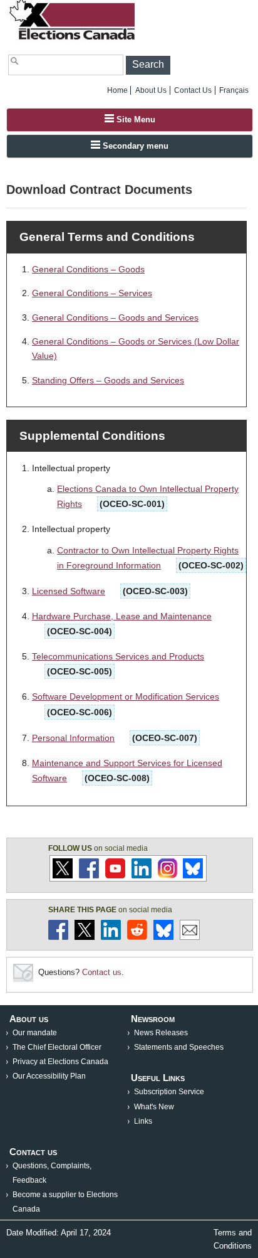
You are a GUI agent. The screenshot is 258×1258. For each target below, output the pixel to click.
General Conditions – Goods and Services (115, 317)
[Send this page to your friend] (190, 937)
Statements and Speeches (179, 1047)
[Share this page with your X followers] (85, 937)
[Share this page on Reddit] (137, 937)
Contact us (101, 972)
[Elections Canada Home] (73, 39)
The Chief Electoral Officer (57, 1047)
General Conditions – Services (92, 293)
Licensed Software (68, 591)
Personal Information (73, 738)
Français (234, 90)
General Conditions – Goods (88, 269)
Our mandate (35, 1033)
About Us (151, 90)
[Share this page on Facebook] (58, 937)
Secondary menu (134, 146)
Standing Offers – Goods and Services (108, 380)
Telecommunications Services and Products (118, 656)
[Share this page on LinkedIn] (111, 937)
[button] (148, 65)
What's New (154, 1107)
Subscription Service (169, 1091)
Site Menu (134, 119)
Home (117, 90)
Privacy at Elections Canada (60, 1061)
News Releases (161, 1033)
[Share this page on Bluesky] (163, 937)
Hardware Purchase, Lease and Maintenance (122, 616)
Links (143, 1121)
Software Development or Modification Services (125, 696)
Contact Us (193, 90)
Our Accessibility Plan (49, 1076)
